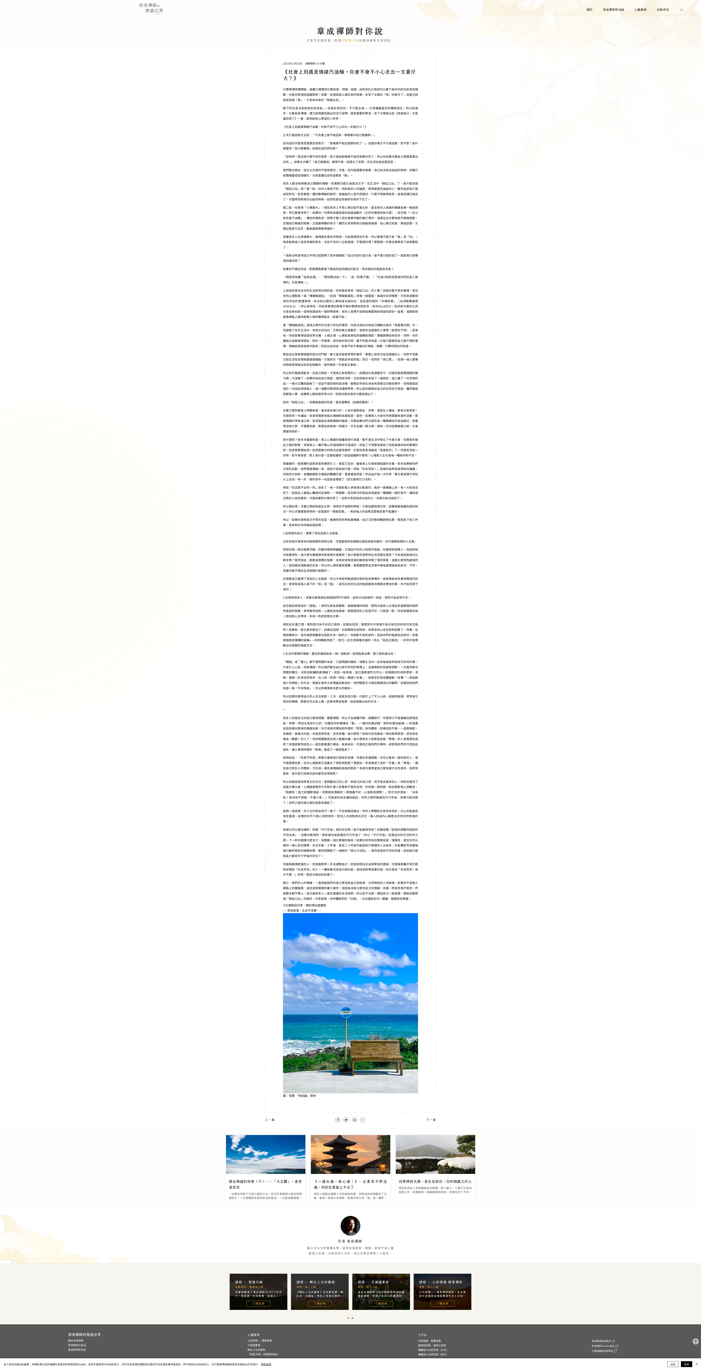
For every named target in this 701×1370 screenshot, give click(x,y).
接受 (686, 1364)
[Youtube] (362, 1119)
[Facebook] (337, 1119)
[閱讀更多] (350, 1238)
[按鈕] (265, 1169)
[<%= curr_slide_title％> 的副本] (348, 1318)
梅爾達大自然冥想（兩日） (433, 1354)
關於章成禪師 (75, 1340)
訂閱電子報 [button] (350, 40)
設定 (673, 1364)
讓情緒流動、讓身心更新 (432, 1345)
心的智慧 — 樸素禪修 (260, 1340)
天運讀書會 (254, 1345)
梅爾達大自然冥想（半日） (433, 1350)
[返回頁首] (695, 1341)
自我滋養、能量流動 (429, 1340)
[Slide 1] (352, 1318)
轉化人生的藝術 (256, 1349)
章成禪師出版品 (77, 1345)
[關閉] (696, 1364)
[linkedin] (354, 1119)
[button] (589, 9)
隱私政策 (266, 1364)
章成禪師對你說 (77, 1349)
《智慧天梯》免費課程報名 (263, 1354)
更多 (392, 1257)
